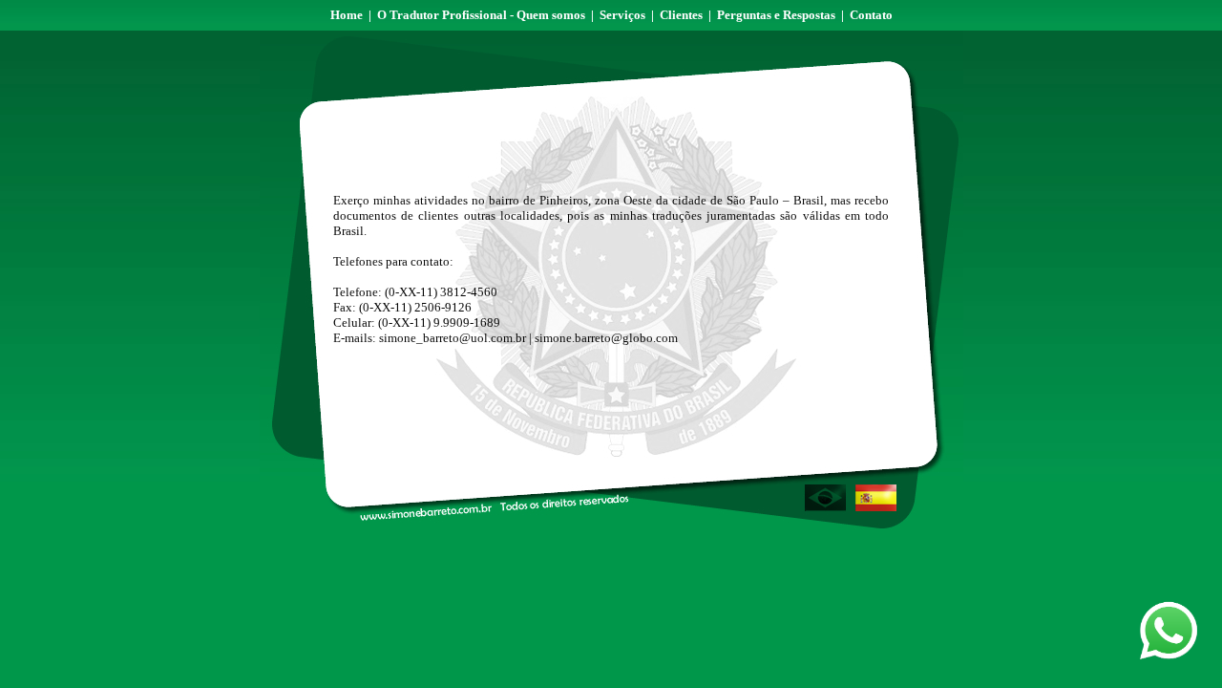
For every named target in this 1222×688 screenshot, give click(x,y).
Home (346, 15)
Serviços (622, 15)
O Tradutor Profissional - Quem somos (481, 15)
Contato (871, 15)
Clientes (681, 15)
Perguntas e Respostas (776, 15)
